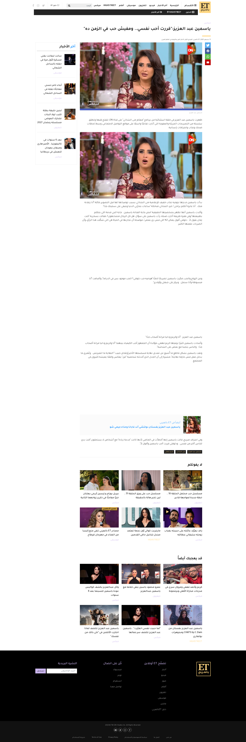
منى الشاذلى (180, 452)
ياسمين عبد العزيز (194, 452)
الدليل (188, 12)
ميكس (97, 6)
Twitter (43, 5)
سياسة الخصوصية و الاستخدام (136, 737)
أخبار (164, 670)
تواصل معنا (116, 687)
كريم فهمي (169, 452)
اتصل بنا (156, 737)
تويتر (119, 675)
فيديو (152, 6)
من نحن (169, 737)
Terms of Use (97, 737)
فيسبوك (117, 670)
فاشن (163, 704)
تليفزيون (198, 503)
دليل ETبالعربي (159, 710)
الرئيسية (174, 6)
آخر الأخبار (162, 6)
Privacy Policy (113, 737)
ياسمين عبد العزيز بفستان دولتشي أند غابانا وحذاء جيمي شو (145, 427)
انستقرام (117, 681)
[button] (208, 45)
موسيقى (131, 6)
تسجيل (40, 671)
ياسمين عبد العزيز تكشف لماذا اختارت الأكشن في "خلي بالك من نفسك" (101, 632)
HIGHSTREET (109, 6)
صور (164, 681)
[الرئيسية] (204, 7)
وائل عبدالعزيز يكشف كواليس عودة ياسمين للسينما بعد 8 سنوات (102, 591)
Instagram (38, 5)
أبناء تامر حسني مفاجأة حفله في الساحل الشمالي (52, 89)
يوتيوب (116, 730)
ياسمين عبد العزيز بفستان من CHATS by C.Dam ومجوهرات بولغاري (185, 632)
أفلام (121, 6)
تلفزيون (142, 6)
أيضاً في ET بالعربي (170, 423)
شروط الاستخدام (78, 737)
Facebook (33, 5)
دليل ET (54, 5)
